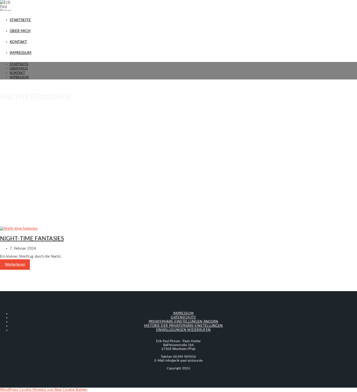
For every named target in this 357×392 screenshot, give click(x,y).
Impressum (19, 77)
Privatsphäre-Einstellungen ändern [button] (183, 321)
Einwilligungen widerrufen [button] (183, 330)
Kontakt (17, 73)
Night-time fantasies (32, 238)
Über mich (19, 68)
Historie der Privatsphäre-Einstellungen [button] (183, 326)
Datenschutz (183, 317)
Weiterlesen (15, 264)
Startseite (19, 64)
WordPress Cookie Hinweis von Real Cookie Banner (43, 390)
